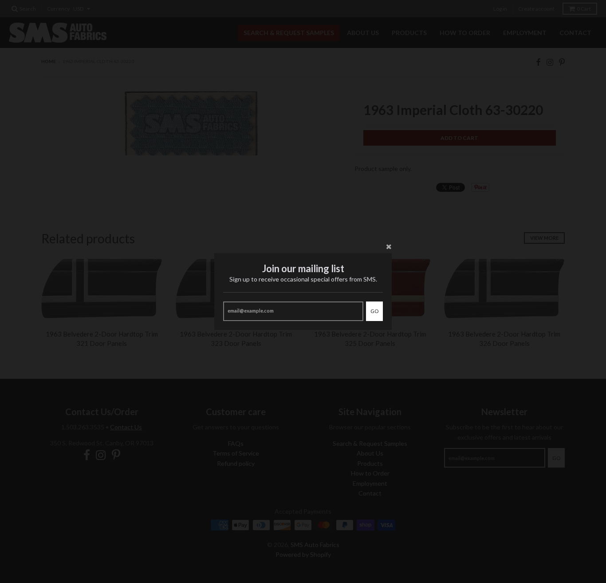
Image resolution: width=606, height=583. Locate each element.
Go (374, 311)
